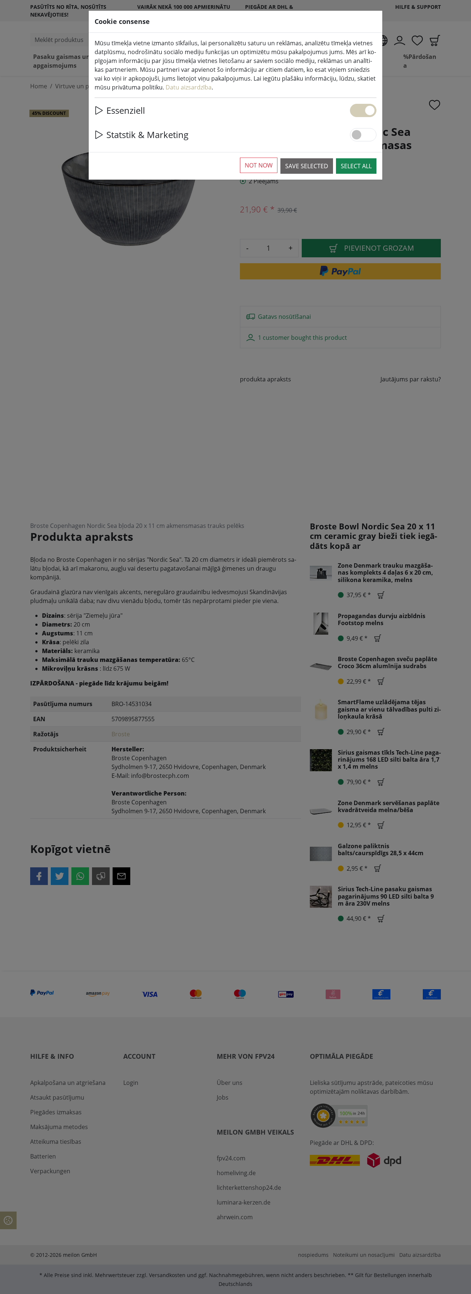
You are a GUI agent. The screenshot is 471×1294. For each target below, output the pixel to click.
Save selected (306, 166)
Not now (259, 165)
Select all (356, 166)
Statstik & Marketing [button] (147, 134)
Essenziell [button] (125, 110)
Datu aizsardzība (189, 87)
